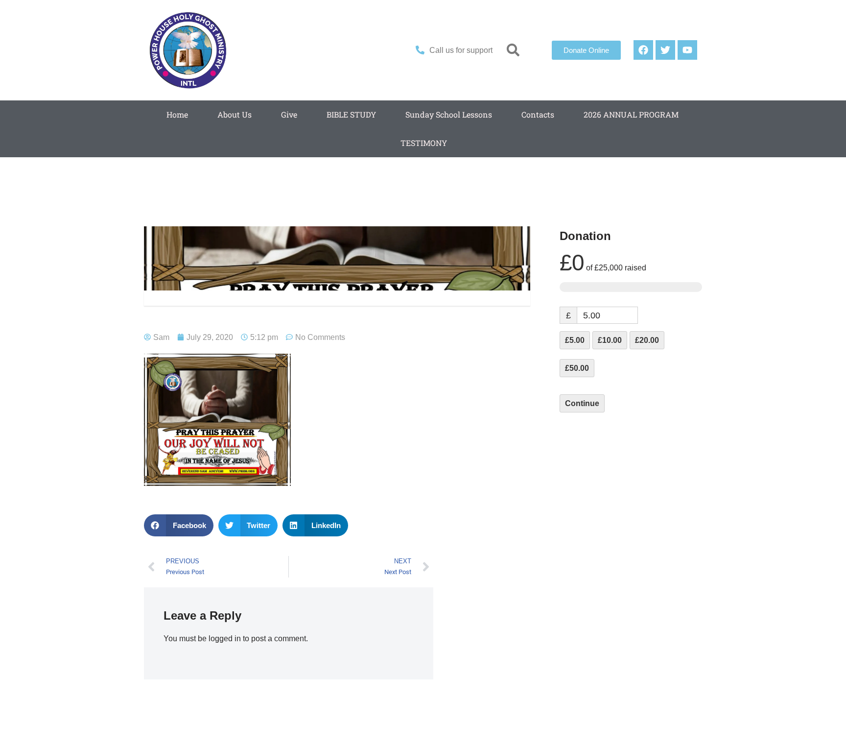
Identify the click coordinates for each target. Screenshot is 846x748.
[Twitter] (665, 50)
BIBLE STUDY (351, 114)
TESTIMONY (423, 143)
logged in (225, 638)
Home (177, 114)
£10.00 (610, 340)
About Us (234, 114)
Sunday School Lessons (448, 114)
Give (289, 114)
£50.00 (577, 368)
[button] (513, 50)
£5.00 (575, 340)
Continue (582, 403)
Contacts (537, 114)
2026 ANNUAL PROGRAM (631, 114)
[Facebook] (643, 50)
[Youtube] (687, 50)
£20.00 (647, 340)
